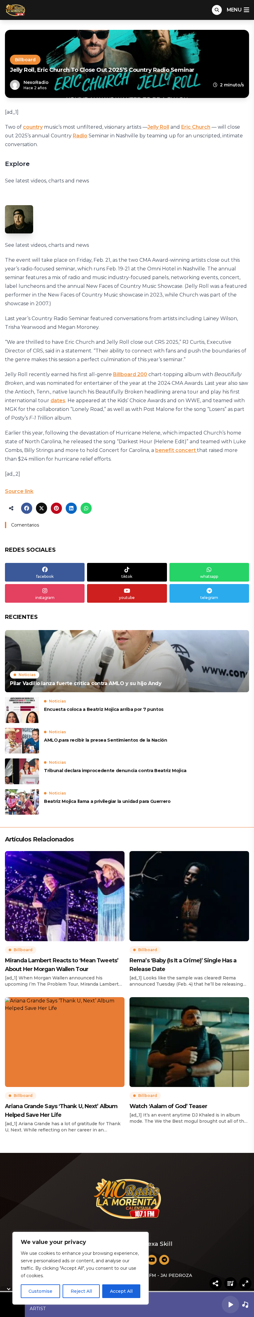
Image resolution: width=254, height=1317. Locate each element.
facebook (45, 576)
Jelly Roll (158, 127)
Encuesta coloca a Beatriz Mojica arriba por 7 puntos (104, 709)
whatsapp (209, 576)
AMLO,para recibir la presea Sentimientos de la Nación (105, 740)
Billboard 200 (130, 374)
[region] (80, 1268)
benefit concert (176, 450)
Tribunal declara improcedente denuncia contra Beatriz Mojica (115, 770)
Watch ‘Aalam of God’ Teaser (168, 1106)
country (33, 127)
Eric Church (195, 127)
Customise (40, 1291)
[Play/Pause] (230, 1304)
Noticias (27, 674)
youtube (127, 597)
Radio (80, 136)
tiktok (126, 576)
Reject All (81, 1291)
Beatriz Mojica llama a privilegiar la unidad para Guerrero (107, 801)
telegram (209, 597)
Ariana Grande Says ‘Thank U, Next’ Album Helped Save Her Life (61, 1110)
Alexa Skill (157, 1243)
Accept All (121, 1291)
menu (234, 10)
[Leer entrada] (127, 661)
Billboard (25, 59)
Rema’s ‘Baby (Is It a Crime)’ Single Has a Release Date (182, 965)
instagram (45, 597)
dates (57, 400)
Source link (19, 491)
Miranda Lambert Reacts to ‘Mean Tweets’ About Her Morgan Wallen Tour (61, 965)
